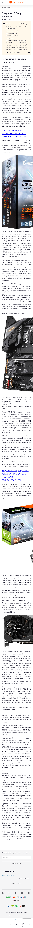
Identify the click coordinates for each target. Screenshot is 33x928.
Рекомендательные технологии (16, 915)
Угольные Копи (24, 879)
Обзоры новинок (6, 7)
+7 (2, 879)
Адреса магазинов (8, 875)
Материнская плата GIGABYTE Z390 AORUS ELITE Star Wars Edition (14, 133)
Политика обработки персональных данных (16, 912)
